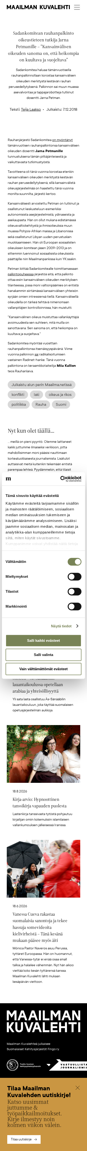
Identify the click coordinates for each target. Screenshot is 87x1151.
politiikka (19, 404)
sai (36, 354)
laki (36, 394)
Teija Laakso (31, 109)
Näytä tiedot (61, 626)
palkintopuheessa (21, 274)
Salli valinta (43, 655)
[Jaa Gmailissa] (36, 129)
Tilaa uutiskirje (21, 1139)
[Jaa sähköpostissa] (66, 129)
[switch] (74, 576)
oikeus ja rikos (60, 394)
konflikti (18, 394)
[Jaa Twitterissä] (21, 129)
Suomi (61, 404)
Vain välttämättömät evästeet (43, 669)
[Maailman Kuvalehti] (43, 1031)
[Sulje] (77, 1088)
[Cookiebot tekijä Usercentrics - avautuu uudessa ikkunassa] (61, 479)
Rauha (41, 404)
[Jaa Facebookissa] (51, 129)
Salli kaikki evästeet (43, 640)
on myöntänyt (62, 140)
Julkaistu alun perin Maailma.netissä (42, 384)
